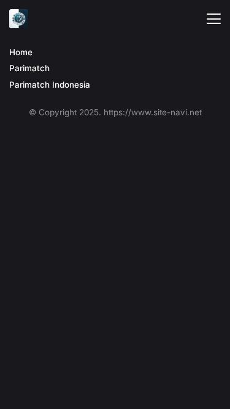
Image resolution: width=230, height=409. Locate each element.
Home (21, 52)
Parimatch (29, 68)
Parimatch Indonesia (49, 85)
